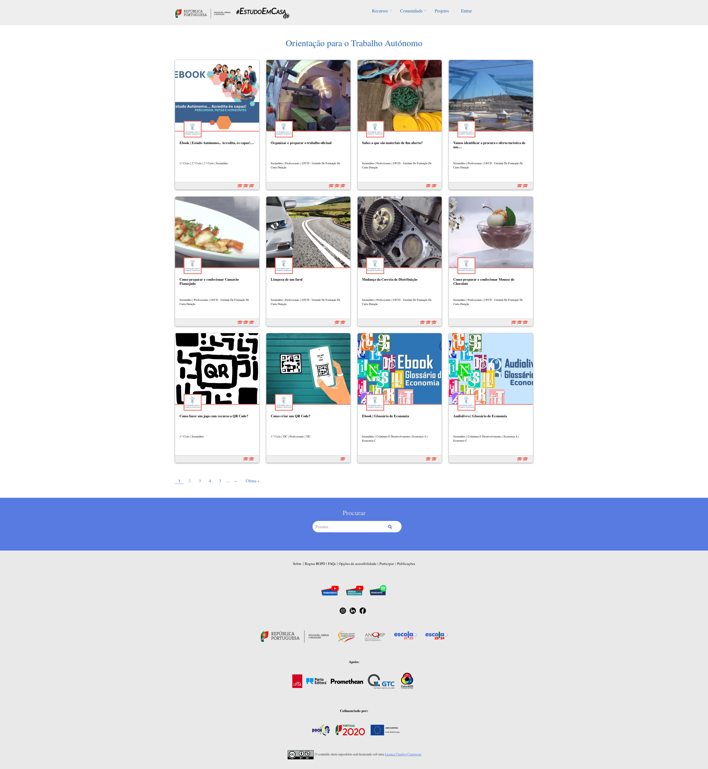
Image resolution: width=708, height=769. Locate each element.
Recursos (380, 11)
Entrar (466, 11)
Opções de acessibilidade (357, 563)
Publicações (406, 563)
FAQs (332, 563)
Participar (386, 563)
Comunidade (411, 11)
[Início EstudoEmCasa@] (203, 12)
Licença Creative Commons (403, 754)
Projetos (442, 11)
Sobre (297, 563)
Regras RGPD (315, 563)
